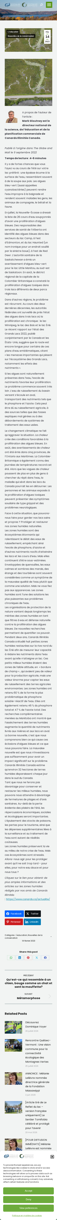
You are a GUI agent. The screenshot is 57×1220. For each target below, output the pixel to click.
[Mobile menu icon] (49, 5)
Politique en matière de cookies (27, 1215)
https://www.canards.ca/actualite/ (28, 899)
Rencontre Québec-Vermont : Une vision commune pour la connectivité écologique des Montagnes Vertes (38, 1051)
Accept (28, 1190)
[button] (52, 1156)
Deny (28, 1199)
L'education (13, 32)
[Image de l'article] (13, 1027)
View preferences (28, 1208)
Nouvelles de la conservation (21, 36)
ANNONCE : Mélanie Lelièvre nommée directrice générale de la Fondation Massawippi (37, 1082)
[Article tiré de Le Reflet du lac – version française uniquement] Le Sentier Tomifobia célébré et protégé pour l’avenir (37, 1115)
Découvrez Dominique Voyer (36, 1024)
